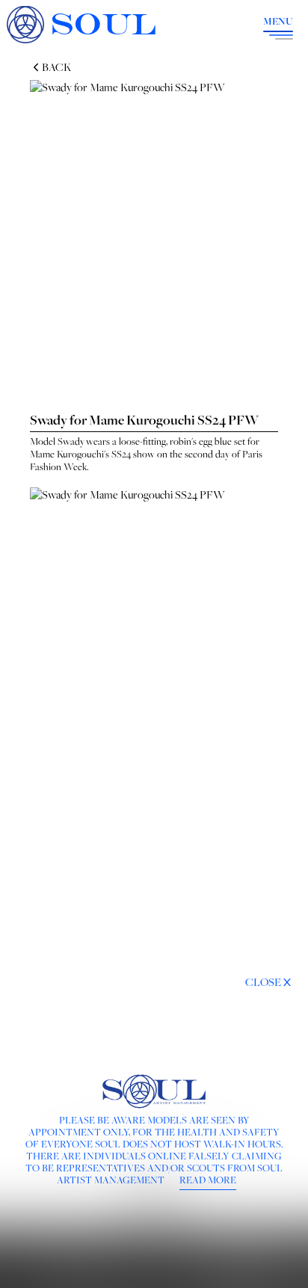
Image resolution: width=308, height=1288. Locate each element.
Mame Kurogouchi (67, 453)
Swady (71, 441)
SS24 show (133, 453)
